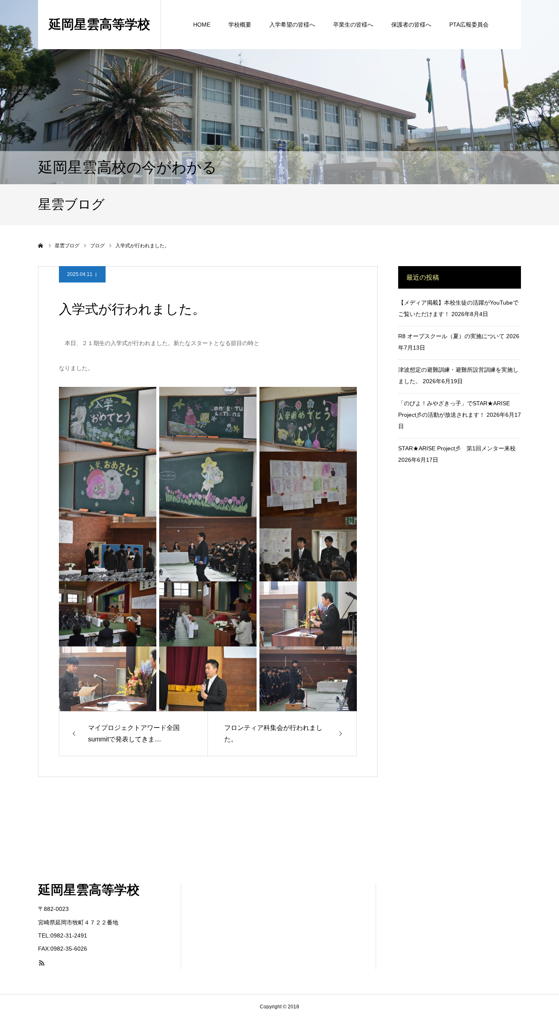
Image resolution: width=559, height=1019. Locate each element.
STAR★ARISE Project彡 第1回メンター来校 (457, 448)
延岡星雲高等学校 (99, 24)
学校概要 (239, 24)
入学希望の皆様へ (292, 24)
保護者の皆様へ (411, 24)
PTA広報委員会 (469, 24)
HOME (201, 24)
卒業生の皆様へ (353, 24)
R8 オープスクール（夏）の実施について (451, 336)
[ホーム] (41, 245)
